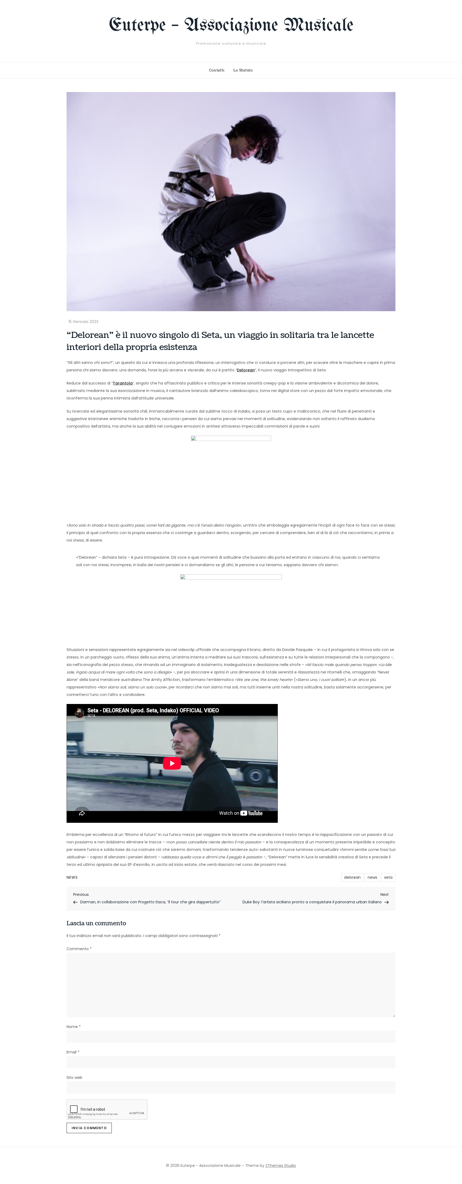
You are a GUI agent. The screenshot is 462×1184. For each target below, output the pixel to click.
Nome (74, 1026)
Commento (79, 948)
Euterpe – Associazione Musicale (231, 26)
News (72, 877)
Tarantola (123, 383)
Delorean (246, 370)
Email (73, 1052)
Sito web (74, 1077)
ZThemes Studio (280, 1165)
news (372, 877)
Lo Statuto (243, 70)
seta (388, 877)
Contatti (216, 70)
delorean (352, 877)
